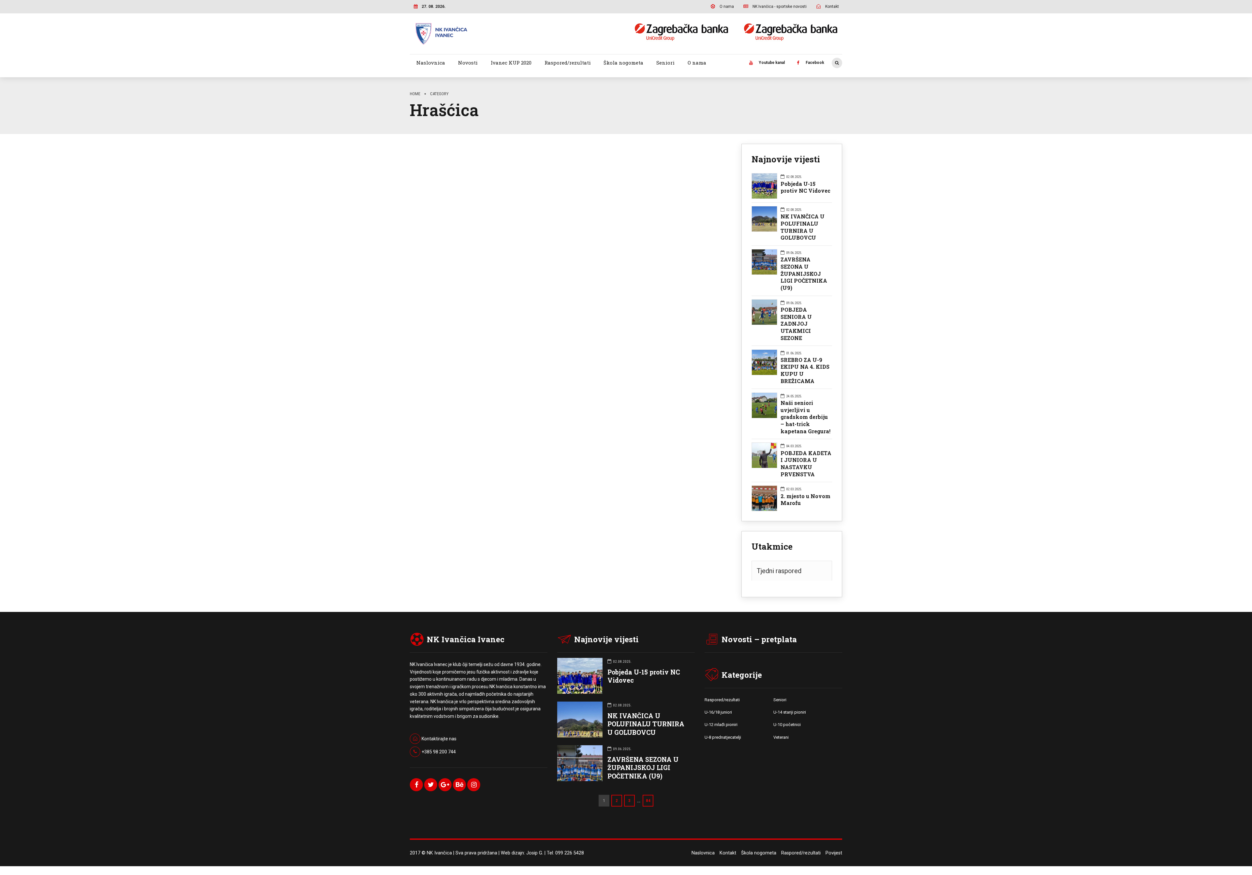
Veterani (781, 737)
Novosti (468, 62)
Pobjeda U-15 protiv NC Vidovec (805, 187)
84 (648, 800)
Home (415, 93)
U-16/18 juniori (718, 712)
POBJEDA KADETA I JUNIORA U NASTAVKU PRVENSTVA (806, 464)
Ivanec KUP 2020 (511, 62)
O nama (697, 62)
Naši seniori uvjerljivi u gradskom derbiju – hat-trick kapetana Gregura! (805, 417)
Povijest (834, 853)
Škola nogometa (623, 62)
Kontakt (728, 853)
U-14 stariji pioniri (789, 712)
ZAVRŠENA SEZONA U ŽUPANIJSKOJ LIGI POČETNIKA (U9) (804, 273)
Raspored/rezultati (567, 62)
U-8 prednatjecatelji (723, 737)
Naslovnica (430, 62)
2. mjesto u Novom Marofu (805, 500)
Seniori (665, 62)
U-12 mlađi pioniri (721, 724)
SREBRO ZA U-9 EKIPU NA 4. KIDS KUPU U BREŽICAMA (805, 370)
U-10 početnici (787, 724)
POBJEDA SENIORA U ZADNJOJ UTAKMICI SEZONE (796, 323)
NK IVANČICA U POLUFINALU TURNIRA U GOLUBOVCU (803, 227)
